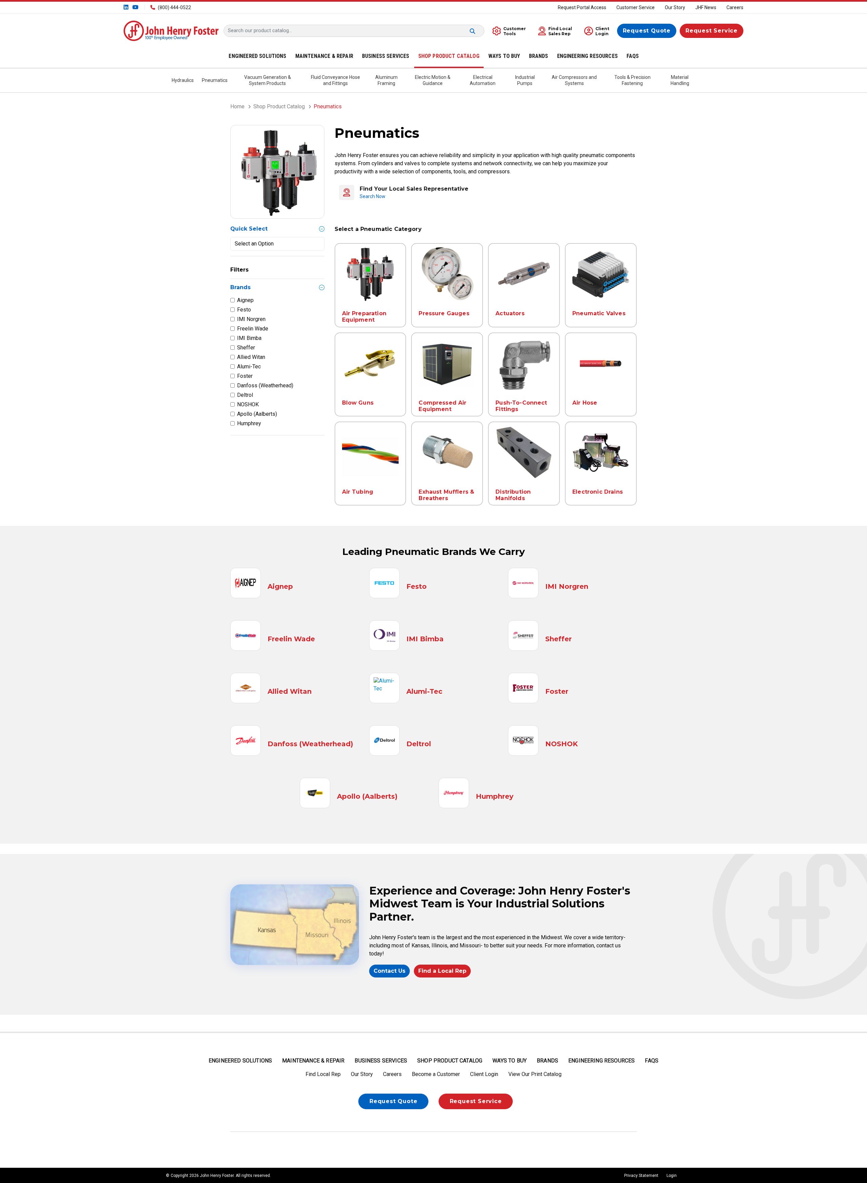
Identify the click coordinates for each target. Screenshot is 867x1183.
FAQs (651, 1060)
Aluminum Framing (386, 80)
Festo (244, 309)
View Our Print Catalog (535, 1074)
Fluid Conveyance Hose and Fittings (335, 80)
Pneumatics (215, 80)
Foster (245, 376)
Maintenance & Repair (313, 1060)
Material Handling (680, 80)
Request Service (711, 30)
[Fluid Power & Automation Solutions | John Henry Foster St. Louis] (171, 30)
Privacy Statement (641, 1175)
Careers (734, 7)
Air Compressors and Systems (574, 80)
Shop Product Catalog (279, 106)
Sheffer (246, 347)
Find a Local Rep (442, 971)
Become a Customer (436, 1074)
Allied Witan (251, 357)
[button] (553, 31)
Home (237, 106)
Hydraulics (183, 80)
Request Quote (647, 30)
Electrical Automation (482, 80)
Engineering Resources (601, 1060)
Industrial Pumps (525, 80)
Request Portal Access (582, 7)
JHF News (705, 7)
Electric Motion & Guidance (432, 80)
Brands (547, 1060)
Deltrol (245, 395)
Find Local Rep (323, 1074)
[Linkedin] (127, 7)
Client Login (484, 1074)
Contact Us (389, 971)
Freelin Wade (252, 328)
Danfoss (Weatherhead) (265, 385)
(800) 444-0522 (174, 7)
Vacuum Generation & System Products (267, 80)
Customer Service (635, 7)
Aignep (245, 300)
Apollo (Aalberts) (257, 414)
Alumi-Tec (249, 366)
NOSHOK (248, 404)
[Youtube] (135, 7)
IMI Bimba (249, 338)
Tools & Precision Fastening (632, 80)
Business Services (381, 1060)
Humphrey (249, 423)
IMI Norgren (251, 319)
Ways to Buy (509, 1060)
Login (672, 1175)
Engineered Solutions (240, 1060)
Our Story (675, 7)
